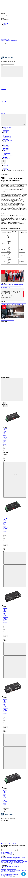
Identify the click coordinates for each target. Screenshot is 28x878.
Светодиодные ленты (6, 857)
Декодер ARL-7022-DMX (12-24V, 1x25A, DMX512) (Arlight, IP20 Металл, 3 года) (5, 436)
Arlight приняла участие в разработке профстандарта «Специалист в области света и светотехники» (13, 303)
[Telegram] (11, 376)
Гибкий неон (5, 151)
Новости (5, 23)
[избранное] (14, 492)
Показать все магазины (6, 852)
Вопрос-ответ (12, 870)
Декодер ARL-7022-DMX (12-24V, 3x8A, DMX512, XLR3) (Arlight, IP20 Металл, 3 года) (5, 616)
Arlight (10, 854)
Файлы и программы (10, 871)
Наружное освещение (6, 148)
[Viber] (11, 354)
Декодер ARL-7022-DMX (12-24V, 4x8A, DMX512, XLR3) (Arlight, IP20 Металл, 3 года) (5, 707)
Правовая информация (6, 853)
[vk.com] (11, 831)
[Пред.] (12, 384)
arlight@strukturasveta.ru (15, 843)
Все (5, 402)
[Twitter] (11, 343)
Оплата (11, 874)
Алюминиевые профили (7, 138)
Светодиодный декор (8, 862)
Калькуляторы (19, 870)
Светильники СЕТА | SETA (7, 320)
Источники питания (6, 130)
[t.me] (11, 842)
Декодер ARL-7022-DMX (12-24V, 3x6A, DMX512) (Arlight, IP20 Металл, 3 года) (5, 526)
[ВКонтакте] (11, 332)
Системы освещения (6, 146)
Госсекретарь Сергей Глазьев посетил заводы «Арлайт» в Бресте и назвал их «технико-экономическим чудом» (12, 286)
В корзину (15, 474)
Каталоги (3, 869)
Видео (6, 869)
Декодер (6, 404)
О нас (4, 22)
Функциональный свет (10, 860)
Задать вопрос (4, 174)
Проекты (5, 24)
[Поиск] (12, 71)
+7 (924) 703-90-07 (5, 843)
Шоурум (15, 874)
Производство (6, 866)
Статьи (7, 870)
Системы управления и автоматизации (13, 858)
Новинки (5, 165)
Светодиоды (6, 158)
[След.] (12, 395)
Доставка (7, 874)
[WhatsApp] (11, 365)
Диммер (5, 405)
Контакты (14, 40)
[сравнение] (14, 480)
